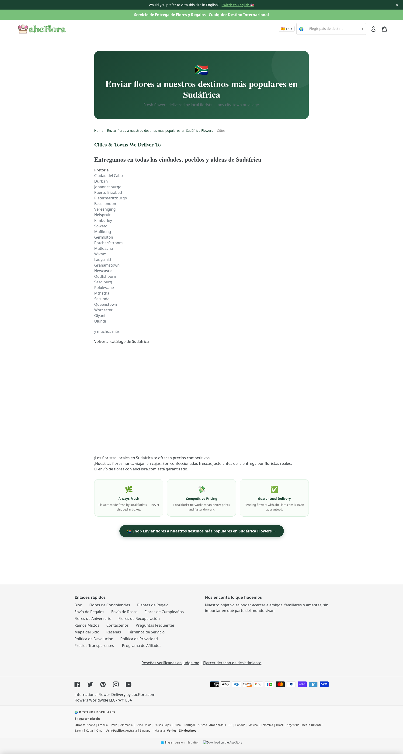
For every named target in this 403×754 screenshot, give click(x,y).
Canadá (240, 725)
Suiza (177, 725)
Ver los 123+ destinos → (183, 731)
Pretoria (101, 170)
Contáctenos (117, 625)
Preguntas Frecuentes (155, 625)
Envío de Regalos (89, 611)
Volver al (121, 341)
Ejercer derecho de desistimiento (232, 662)
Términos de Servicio (146, 632)
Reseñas (113, 632)
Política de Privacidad (139, 638)
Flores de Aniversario (92, 618)
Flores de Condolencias (109, 605)
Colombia (267, 725)
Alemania (126, 725)
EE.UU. (227, 725)
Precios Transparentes (94, 645)
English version (174, 742)
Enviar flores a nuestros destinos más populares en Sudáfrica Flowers (160, 130)
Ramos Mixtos (86, 625)
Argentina (293, 725)
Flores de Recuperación (139, 618)
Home (98, 130)
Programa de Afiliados (141, 645)
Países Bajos (162, 725)
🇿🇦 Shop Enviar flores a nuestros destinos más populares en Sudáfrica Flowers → (201, 531)
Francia (103, 725)
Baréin (78, 731)
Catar (89, 731)
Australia (131, 731)
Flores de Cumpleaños (164, 611)
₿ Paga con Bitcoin (87, 719)
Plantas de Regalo (153, 605)
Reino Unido (143, 725)
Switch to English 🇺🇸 (238, 5)
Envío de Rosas (124, 611)
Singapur (146, 731)
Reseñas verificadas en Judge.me (170, 662)
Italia (114, 725)
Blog (78, 605)
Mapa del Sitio (86, 632)
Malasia (160, 731)
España (90, 725)
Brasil (280, 725)
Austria (202, 725)
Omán (100, 731)
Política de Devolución (93, 638)
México (253, 725)
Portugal (189, 725)
